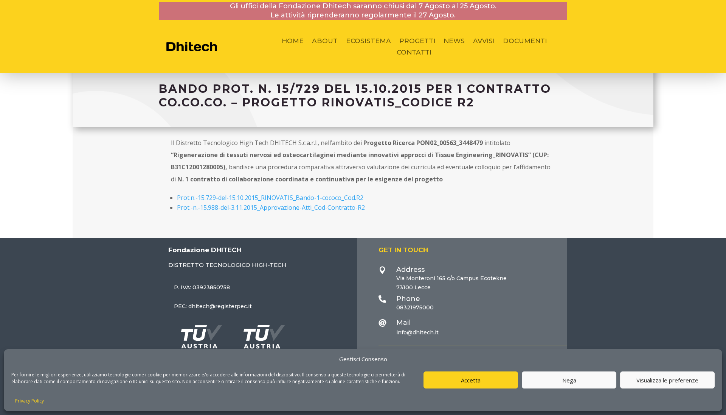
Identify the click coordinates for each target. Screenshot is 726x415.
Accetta (471, 380)
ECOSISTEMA (368, 41)
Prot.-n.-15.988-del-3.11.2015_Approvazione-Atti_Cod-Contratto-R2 (271, 207)
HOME (293, 41)
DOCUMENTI (525, 41)
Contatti (414, 53)
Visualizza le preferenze (667, 380)
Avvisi (484, 41)
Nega (569, 380)
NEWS (454, 41)
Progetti (417, 41)
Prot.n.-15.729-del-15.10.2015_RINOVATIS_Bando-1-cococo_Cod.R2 (270, 197)
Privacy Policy (29, 401)
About (325, 41)
